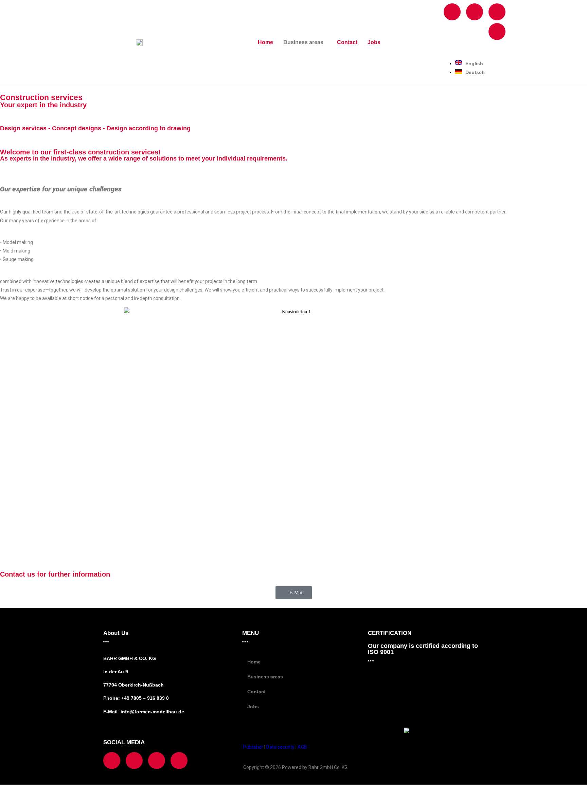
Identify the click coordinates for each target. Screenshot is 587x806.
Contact (347, 42)
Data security (280, 747)
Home (265, 42)
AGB (302, 747)
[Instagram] (474, 11)
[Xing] (496, 11)
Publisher (253, 747)
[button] (305, 42)
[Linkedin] (496, 31)
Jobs (374, 42)
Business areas (303, 42)
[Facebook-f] (452, 11)
